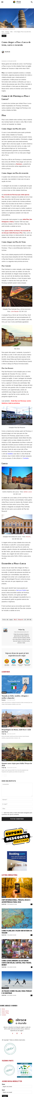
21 (31, 904)
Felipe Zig (7, 51)
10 (31, 935)
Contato (4, 1015)
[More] (18, 55)
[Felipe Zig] (3, 52)
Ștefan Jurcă (28, 492)
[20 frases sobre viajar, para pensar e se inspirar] (17, 980)
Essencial (5, 988)
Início (3, 31)
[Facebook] (3, 55)
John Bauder (15, 311)
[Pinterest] (11, 55)
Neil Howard (5, 29)
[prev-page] (3, 775)
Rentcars (19, 164)
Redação (4, 700)
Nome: (3, 1084)
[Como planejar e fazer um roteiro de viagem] (17, 918)
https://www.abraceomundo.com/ (21, 631)
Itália (11, 31)
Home (3, 1009)
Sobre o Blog (5, 1013)
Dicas (4, 692)
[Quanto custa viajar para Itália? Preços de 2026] (17, 752)
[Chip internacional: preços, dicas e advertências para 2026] (17, 888)
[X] (7, 55)
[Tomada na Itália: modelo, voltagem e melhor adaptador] (17, 684)
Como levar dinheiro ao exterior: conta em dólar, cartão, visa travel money (17, 963)
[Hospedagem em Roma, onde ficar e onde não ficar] (17, 718)
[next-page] (5, 775)
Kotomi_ (28, 536)
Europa (7, 31)
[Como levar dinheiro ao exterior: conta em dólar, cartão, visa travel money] (17, 949)
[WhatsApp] (14, 55)
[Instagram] (17, 1033)
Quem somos (5, 1011)
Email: (3, 1090)
